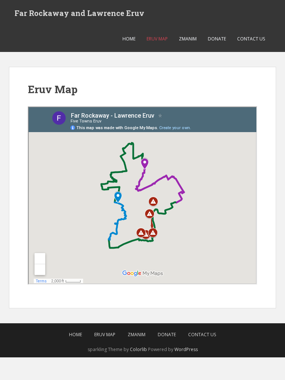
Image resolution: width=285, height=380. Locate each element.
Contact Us (251, 39)
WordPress (186, 349)
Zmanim (188, 39)
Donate (217, 39)
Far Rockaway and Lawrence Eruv (79, 13)
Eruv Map (157, 39)
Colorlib (138, 349)
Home (128, 39)
